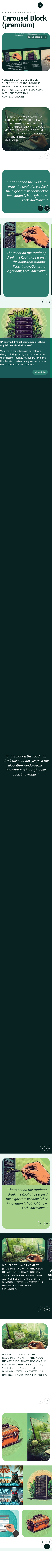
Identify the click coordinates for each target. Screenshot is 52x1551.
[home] (5, 5)
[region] (26, 134)
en (40, 5)
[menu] (47, 5)
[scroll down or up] (47, 1546)
